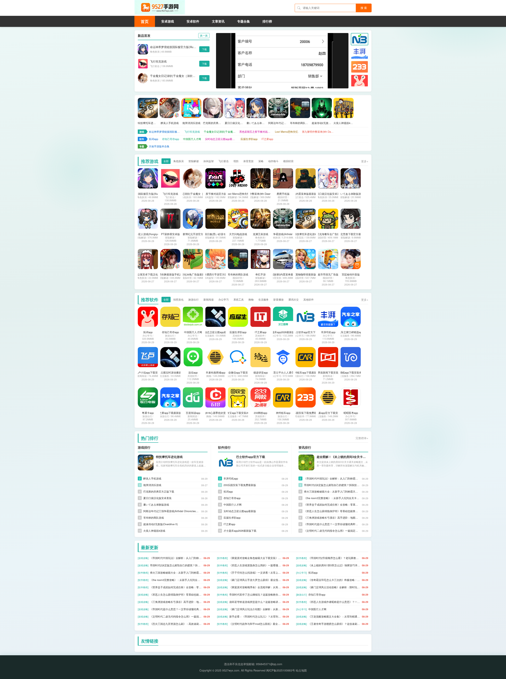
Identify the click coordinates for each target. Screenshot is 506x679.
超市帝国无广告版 (328, 274)
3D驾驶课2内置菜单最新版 (283, 274)
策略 (260, 161)
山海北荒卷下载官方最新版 (350, 234)
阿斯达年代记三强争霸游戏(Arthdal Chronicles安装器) (278, 123)
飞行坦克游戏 (158, 61)
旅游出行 (193, 299)
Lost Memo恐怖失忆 (286, 131)
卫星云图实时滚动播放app (170, 372)
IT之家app (267, 139)
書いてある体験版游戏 (256, 123)
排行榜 (267, 21)
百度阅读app (193, 413)
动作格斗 (273, 161)
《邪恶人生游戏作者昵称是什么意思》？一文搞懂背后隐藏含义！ (334, 602)
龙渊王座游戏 (260, 234)
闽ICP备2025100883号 (280, 670)
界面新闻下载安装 (328, 372)
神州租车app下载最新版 (305, 372)
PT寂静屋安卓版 (170, 234)
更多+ (364, 161)
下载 (204, 49)
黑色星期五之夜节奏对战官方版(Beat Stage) (255, 131)
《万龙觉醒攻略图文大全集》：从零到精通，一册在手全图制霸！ (334, 616)
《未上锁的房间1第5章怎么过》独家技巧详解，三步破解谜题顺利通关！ (334, 565)
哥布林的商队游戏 (300, 123)
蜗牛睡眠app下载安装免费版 (350, 372)
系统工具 (238, 299)
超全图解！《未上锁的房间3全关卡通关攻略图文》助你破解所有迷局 (342, 457)
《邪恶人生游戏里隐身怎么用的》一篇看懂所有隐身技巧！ (255, 565)
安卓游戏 (167, 21)
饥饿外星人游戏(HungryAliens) (147, 234)
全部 (166, 161)
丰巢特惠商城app (215, 372)
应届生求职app (249, 139)
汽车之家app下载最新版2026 (170, 413)
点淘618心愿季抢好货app (215, 413)
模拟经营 (288, 161)
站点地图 (301, 670)
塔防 (236, 161)
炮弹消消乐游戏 (191, 123)
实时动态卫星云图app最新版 (221, 139)
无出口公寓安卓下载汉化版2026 (148, 274)
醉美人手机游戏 (170, 123)
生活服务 (263, 299)
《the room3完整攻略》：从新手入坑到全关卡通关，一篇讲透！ (332, 498)
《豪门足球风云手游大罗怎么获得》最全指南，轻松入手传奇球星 (255, 580)
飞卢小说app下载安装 (148, 372)
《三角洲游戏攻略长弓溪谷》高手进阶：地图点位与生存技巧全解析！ (332, 517)
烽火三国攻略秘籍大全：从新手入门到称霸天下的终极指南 (332, 491)
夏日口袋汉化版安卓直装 (235, 123)
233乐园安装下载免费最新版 (305, 413)
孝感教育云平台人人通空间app (283, 372)
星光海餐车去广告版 (328, 234)
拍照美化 (178, 299)
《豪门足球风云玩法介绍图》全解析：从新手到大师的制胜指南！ (255, 609)
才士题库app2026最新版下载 (283, 332)
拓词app (153, 139)
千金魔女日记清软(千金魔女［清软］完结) (173, 76)
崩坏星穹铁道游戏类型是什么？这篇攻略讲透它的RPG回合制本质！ (255, 602)
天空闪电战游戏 (238, 234)
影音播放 (278, 299)
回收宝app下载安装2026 (238, 413)
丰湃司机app (328, 332)
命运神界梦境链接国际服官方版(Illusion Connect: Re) (173, 47)
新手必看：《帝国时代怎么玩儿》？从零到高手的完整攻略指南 (255, 616)
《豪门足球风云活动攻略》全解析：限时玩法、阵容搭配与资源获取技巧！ (334, 587)
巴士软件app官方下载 (305, 332)
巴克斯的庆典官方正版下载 (213, 123)
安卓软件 (193, 21)
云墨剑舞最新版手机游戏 (170, 274)
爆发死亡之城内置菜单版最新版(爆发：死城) (305, 194)
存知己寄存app (170, 139)
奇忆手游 (260, 274)
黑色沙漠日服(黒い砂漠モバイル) (215, 234)
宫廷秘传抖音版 (351, 274)
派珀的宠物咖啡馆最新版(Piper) (306, 274)
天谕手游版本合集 (159, 146)
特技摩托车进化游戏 (148, 123)
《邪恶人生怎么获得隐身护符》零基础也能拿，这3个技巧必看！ (332, 511)
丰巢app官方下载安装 (328, 413)
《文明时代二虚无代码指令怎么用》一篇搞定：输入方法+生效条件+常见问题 (332, 530)
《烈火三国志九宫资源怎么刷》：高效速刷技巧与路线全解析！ (176, 624)
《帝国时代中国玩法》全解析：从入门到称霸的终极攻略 (332, 478)
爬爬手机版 (283, 194)
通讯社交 (293, 299)
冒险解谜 (193, 161)
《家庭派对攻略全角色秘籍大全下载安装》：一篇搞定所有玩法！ (255, 558)
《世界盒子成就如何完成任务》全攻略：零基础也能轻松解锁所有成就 (332, 504)
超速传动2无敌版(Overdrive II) (322, 123)
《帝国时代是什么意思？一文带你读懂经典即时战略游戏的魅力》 (332, 524)
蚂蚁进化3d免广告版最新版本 (193, 274)
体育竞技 (248, 161)
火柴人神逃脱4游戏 (343, 123)
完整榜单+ (362, 438)
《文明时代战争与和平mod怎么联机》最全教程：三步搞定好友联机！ (255, 624)
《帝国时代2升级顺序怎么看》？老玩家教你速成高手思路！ (334, 558)
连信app (193, 372)
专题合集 (243, 21)
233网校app (260, 413)
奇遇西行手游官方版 (215, 274)
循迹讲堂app (260, 372)
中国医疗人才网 (192, 139)
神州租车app (283, 413)
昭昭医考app (351, 413)
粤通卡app (148, 413)
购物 (251, 299)
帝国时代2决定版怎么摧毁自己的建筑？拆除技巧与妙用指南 (332, 485)
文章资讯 (218, 21)
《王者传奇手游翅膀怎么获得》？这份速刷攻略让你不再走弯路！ (334, 624)
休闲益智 (208, 161)
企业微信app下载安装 (238, 372)
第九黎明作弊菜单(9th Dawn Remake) (318, 131)
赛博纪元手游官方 (193, 234)
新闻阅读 (208, 299)
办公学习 (223, 299)
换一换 (204, 35)
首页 (145, 21)
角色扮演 (178, 161)
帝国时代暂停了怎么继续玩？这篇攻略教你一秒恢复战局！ (255, 594)
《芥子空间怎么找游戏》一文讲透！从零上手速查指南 (255, 572)
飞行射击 (223, 161)
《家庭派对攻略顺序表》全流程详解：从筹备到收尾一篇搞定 (255, 587)
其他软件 (308, 299)
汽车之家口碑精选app (350, 332)
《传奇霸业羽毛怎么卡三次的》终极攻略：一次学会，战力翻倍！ (334, 580)
